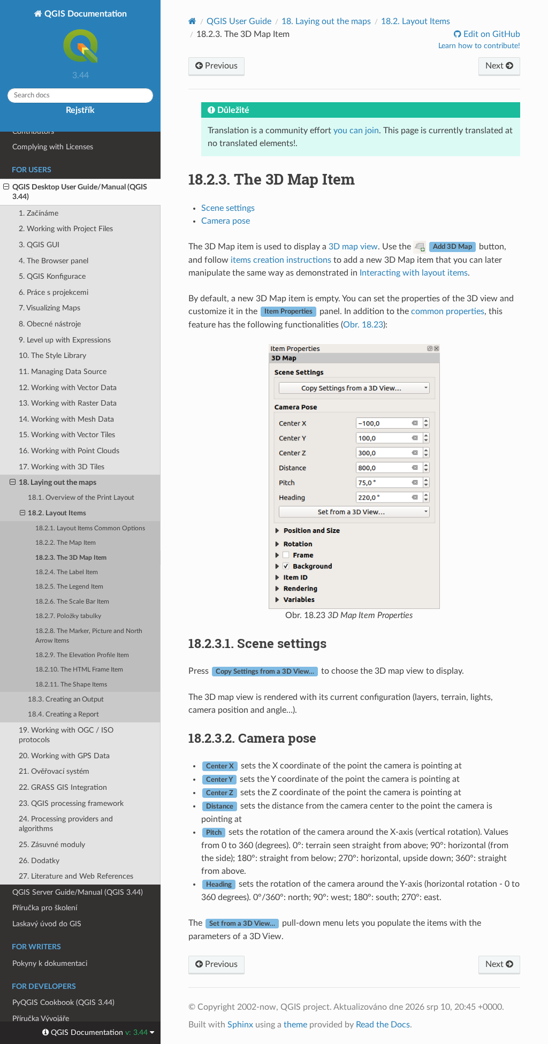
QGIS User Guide (239, 21)
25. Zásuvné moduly (52, 845)
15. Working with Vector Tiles (67, 435)
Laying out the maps (326, 21)
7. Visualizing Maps (49, 308)
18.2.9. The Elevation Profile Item (82, 655)
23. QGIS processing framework (71, 803)
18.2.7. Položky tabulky (68, 616)
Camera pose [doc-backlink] (252, 737)
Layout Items (415, 21)
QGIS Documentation (84, 14)
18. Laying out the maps (57, 482)
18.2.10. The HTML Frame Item (79, 670)
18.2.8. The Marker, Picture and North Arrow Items (88, 636)
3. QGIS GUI (39, 245)
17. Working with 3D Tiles (61, 467)
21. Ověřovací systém (54, 771)
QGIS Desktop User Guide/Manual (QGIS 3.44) (79, 192)
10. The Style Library (52, 356)
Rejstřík (80, 110)
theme (295, 1024)
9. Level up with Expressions (65, 340)
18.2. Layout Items (57, 513)
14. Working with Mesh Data (66, 419)
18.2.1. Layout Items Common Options (90, 528)
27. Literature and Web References (76, 876)
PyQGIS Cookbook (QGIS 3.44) (63, 1003)
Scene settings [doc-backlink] (257, 643)
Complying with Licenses (52, 147)
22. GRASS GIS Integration (63, 787)
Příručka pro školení (44, 908)
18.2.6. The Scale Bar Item (72, 602)
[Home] (192, 21)
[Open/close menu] (6, 187)
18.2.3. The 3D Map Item (70, 558)
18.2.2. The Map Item (65, 543)
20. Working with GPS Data (64, 756)
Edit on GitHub (490, 34)
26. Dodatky (39, 861)
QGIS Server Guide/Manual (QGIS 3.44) (77, 892)
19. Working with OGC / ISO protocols (66, 735)
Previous (220, 66)
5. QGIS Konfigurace (52, 276)
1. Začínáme (38, 213)
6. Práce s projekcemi (53, 292)
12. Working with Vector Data (68, 388)
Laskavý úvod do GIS (46, 924)
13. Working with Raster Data (68, 403)
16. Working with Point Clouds (69, 451)
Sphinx (240, 1024)
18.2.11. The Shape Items (71, 685)
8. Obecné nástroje (50, 324)
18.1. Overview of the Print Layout (81, 497)
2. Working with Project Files (66, 229)
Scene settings (228, 208)
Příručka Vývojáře (40, 1019)
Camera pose (225, 221)
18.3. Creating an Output (66, 699)
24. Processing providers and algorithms (66, 824)
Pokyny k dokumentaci (49, 963)
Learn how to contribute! (479, 46)
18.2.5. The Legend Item (69, 587)
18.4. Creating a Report (63, 714)
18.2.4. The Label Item (66, 572)
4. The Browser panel (53, 261)
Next (495, 66)
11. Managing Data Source (62, 372)
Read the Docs (383, 1024)
